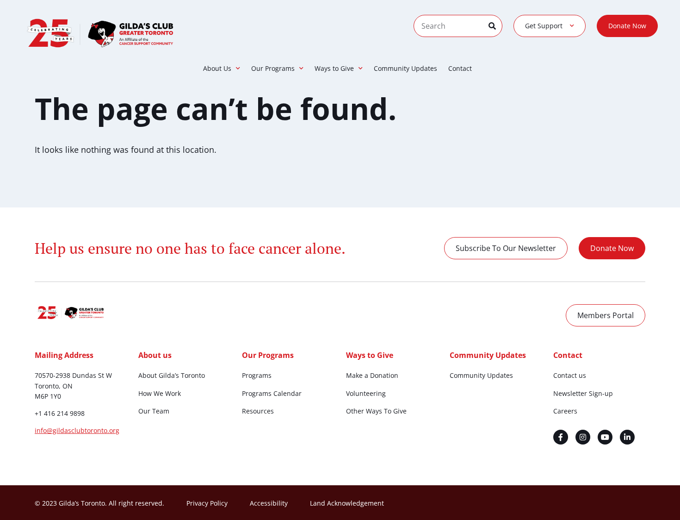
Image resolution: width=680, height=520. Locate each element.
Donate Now (627, 25)
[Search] (495, 26)
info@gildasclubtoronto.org (77, 430)
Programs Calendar (272, 393)
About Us (217, 68)
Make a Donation (372, 375)
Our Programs (273, 68)
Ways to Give (334, 68)
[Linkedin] (627, 437)
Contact (460, 68)
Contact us (569, 375)
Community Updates (405, 68)
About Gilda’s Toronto (171, 375)
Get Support (544, 25)
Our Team (153, 411)
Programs (257, 375)
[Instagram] (582, 437)
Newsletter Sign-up (583, 393)
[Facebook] (560, 437)
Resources (258, 411)
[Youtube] (605, 437)
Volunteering (366, 393)
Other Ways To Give (376, 411)
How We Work (159, 393)
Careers (565, 411)
